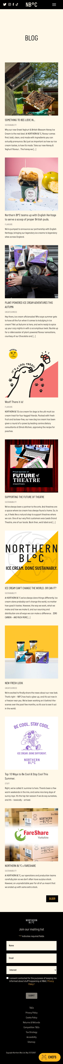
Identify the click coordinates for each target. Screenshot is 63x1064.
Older (52, 898)
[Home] (31, 921)
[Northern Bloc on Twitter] (5, 4)
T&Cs (31, 1007)
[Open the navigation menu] (54, 4)
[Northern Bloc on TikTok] (17, 4)
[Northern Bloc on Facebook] (13, 4)
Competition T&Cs (31, 1027)
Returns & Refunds (31, 1022)
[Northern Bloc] (31, 4)
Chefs (52, 1057)
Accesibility (32, 1037)
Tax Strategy (31, 1032)
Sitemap (31, 1042)
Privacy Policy (31, 1012)
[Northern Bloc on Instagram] (9, 4)
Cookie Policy (31, 1017)
